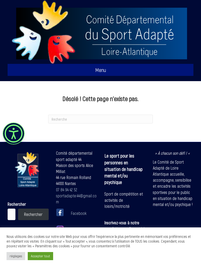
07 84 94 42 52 (66, 189)
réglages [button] (16, 256)
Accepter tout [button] (40, 256)
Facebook (79, 213)
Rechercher (17, 204)
